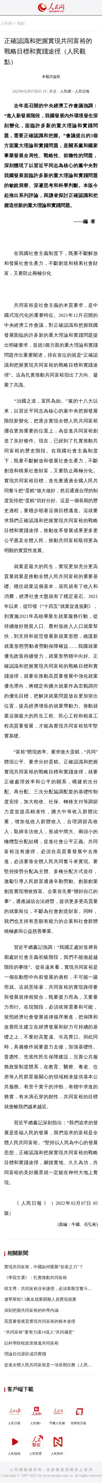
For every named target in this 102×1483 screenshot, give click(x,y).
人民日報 (14, 1423)
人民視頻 (14, 1453)
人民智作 (57, 1453)
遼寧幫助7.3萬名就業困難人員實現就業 (40, 1299)
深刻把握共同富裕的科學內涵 (31, 1310)
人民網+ (35, 1423)
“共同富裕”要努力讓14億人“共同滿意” (39, 1332)
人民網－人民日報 (74, 91)
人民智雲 (35, 1453)
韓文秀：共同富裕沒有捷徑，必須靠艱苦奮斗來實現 (52, 1288)
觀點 (21, 23)
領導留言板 (78, 1423)
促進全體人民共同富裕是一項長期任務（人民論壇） (52, 1365)
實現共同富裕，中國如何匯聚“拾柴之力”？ (43, 1267)
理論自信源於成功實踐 (25, 1354)
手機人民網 (57, 1423)
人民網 (6, 23)
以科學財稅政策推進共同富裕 (31, 1343)
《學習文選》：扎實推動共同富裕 (35, 1277)
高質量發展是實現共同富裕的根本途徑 (39, 1321)
